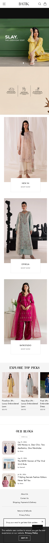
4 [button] (28, 63)
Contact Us (24, 498)
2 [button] (23, 63)
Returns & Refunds (24, 511)
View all (24, 437)
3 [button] (26, 63)
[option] (24, 43)
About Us (24, 494)
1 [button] (21, 63)
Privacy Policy (24, 515)
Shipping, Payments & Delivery (24, 502)
